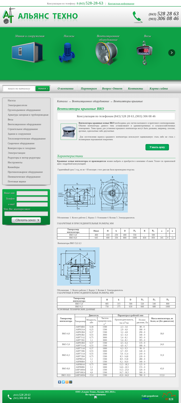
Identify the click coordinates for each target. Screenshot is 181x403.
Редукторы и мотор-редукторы (24, 157)
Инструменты (15, 162)
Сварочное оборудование (21, 143)
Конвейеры (13, 167)
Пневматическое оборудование (24, 176)
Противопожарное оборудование (25, 172)
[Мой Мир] (71, 382)
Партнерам (89, 88)
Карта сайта (159, 88)
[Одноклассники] (67, 382)
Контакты (135, 88)
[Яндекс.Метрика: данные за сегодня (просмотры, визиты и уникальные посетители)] (95, 397)
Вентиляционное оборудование (90, 101)
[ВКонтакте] (60, 382)
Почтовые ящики (17, 181)
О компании (65, 88)
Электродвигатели (17, 105)
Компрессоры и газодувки (22, 148)
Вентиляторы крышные (128, 101)
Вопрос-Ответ (112, 88)
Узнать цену (157, 147)
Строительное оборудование (23, 129)
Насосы (12, 100)
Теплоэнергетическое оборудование (27, 138)
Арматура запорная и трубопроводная (28, 115)
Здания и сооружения (19, 134)
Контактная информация (121, 3)
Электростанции (16, 153)
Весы (10, 119)
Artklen (145, 398)
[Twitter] (63, 382)
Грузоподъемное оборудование (24, 110)
